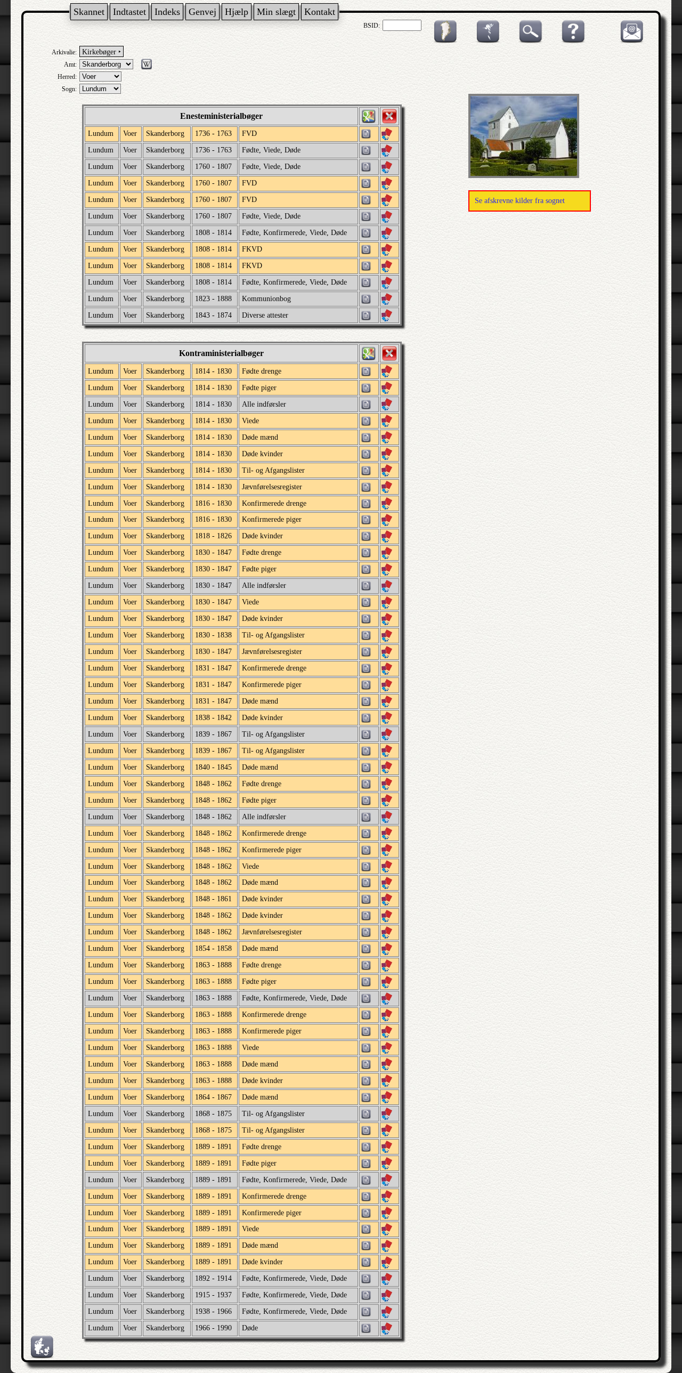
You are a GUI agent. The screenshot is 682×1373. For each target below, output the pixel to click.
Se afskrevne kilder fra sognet (520, 201)
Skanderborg (165, 134)
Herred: (67, 76)
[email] (629, 41)
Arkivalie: (64, 52)
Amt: (70, 64)
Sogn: (69, 89)
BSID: (371, 25)
